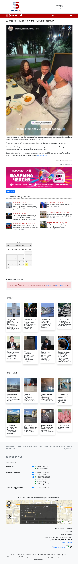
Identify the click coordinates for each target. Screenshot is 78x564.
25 (12, 264)
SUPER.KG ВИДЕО (45, 446)
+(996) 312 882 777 (43, 479)
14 (23, 258)
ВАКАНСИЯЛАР (66, 534)
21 (23, 261)
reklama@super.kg (43, 484)
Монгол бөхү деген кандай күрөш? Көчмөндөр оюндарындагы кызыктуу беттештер (25, 227)
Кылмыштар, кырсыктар (62, 212)
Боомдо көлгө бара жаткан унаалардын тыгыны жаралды (13, 397)
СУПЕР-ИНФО (32, 446)
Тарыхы (69, 531)
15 (26, 258)
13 (19, 258)
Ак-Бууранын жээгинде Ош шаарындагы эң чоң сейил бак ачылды (57, 226)
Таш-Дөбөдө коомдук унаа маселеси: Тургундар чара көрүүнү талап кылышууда (12, 429)
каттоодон (59, 285)
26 (16, 264)
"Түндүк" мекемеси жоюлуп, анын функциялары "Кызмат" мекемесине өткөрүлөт (29, 356)
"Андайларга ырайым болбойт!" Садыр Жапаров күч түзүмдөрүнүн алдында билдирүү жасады (24, 207)
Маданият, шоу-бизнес (28, 223)
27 (19, 264)
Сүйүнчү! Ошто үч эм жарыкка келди (63, 427)
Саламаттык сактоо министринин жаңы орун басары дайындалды (46, 356)
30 (30, 264)
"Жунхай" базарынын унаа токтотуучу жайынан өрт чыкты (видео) (30, 397)
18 (12, 261)
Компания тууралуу (63, 528)
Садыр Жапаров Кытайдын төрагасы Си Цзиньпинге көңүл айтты (13, 355)
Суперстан (68, 449)
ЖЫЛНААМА (10, 449)
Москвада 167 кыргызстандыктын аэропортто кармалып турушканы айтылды (65, 398)
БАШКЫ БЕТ (10, 446)
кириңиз (49, 285)
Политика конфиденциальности (58, 537)
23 (30, 261)
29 (26, 264)
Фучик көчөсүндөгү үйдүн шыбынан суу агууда (47, 397)
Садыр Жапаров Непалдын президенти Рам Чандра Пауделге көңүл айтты (64, 322)
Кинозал (69, 446)
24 (8, 264)
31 (8, 267)
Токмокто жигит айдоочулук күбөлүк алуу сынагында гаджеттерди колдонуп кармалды (64, 356)
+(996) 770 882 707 (43, 488)
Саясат (24, 202)
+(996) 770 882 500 (43, 472)
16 (30, 258)
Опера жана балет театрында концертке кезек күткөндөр (30, 428)
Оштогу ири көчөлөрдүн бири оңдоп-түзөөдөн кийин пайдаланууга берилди (47, 323)
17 (8, 261)
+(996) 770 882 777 (43, 475)
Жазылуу (10, 191)
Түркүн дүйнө (60, 202)
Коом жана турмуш (61, 222)
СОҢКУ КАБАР (21, 446)
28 (23, 264)
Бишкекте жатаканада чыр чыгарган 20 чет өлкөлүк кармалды (59, 216)
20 (19, 261)
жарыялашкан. (42, 155)
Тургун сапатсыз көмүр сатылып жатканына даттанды (47, 428)
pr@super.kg (41, 482)
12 (16, 258)
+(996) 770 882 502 (43, 477)
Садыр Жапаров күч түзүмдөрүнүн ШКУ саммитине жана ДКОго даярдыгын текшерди (24, 217)
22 (26, 261)
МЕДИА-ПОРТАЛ (59, 446)
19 (16, 261)
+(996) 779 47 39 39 (43, 466)
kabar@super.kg (43, 469)
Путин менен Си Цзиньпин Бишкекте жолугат (59, 205)
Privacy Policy (67, 542)
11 (12, 258)
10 (8, 258)
